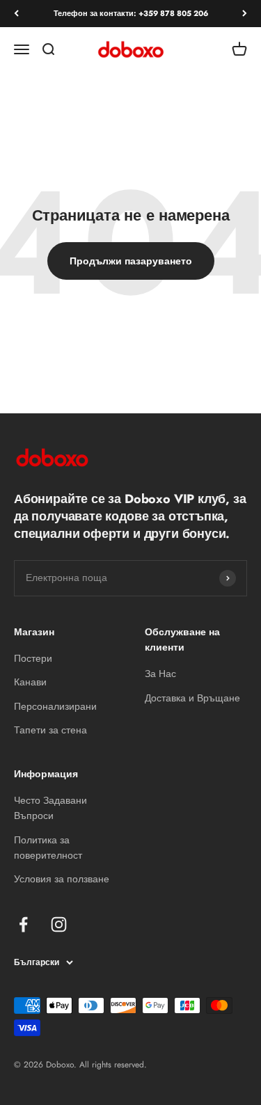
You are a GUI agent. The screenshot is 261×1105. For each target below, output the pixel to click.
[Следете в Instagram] (58, 924)
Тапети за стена (50, 730)
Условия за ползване (61, 879)
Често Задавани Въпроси (50, 807)
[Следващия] (244, 13)
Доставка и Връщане (192, 698)
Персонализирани (55, 706)
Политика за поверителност (48, 847)
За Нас (160, 674)
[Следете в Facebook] (23, 924)
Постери (33, 658)
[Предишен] (16, 13)
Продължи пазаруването (131, 261)
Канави (30, 682)
